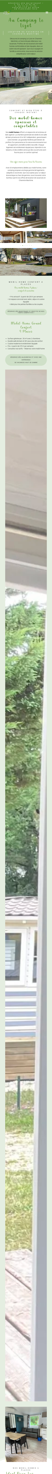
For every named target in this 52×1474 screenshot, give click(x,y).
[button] (47, 12)
